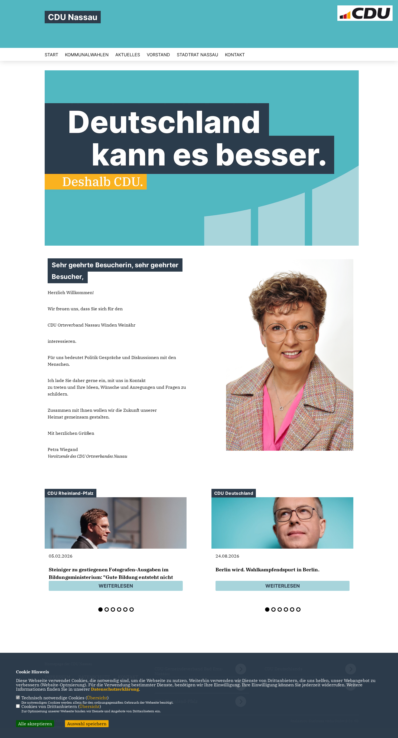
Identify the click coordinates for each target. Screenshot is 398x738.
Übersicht (97, 697)
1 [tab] (100, 609)
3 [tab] (113, 609)
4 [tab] (119, 609)
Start (51, 54)
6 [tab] (131, 609)
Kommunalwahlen (87, 54)
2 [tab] (107, 609)
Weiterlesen (116, 586)
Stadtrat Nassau (197, 54)
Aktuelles (127, 54)
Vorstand (158, 54)
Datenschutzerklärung (115, 689)
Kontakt (235, 54)
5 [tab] (125, 609)
